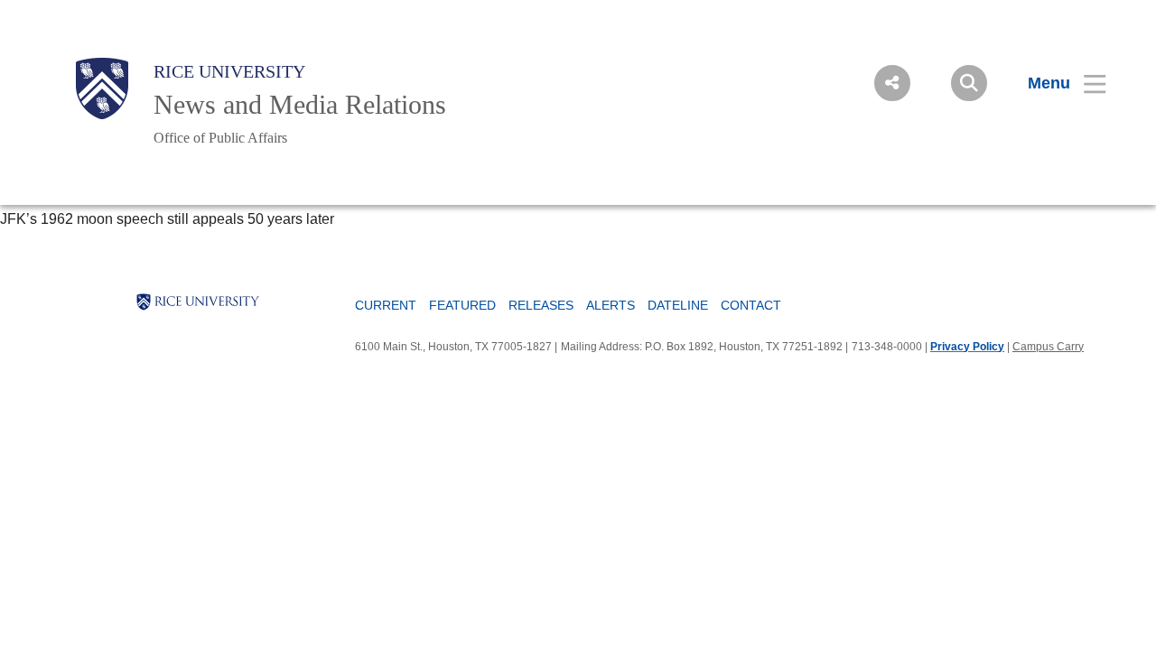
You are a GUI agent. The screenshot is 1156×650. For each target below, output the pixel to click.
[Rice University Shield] (102, 88)
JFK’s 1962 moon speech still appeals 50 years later (167, 219)
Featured (462, 305)
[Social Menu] (892, 83)
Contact (751, 305)
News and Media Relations (300, 104)
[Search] (969, 83)
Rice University (229, 71)
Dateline (678, 305)
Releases (540, 305)
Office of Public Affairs (220, 137)
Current (385, 305)
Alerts (610, 305)
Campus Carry (1048, 346)
